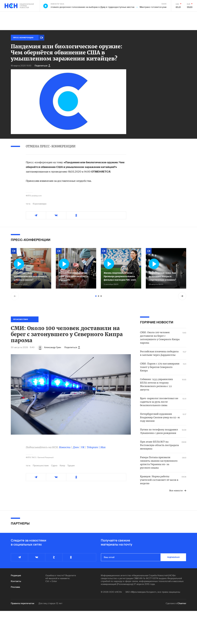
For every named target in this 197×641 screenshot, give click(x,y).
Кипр (62, 465)
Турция (71, 465)
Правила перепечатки (22, 603)
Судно (54, 465)
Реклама (15, 587)
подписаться (173, 557)
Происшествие (41, 465)
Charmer (181, 603)
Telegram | (93, 447)
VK (83, 447)
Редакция (16, 575)
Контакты (16, 581)
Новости (65, 447)
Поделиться (41, 65)
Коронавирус (40, 203)
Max (103, 447)
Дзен (76, 447)
